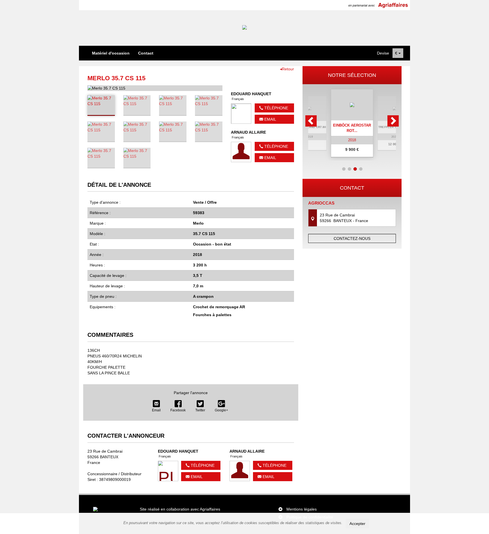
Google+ (221, 410)
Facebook (178, 410)
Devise (383, 53)
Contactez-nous (352, 238)
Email (269, 119)
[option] (352, 123)
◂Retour (287, 69)
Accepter (357, 523)
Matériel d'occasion (111, 53)
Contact (145, 53)
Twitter (200, 410)
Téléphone (275, 108)
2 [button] (349, 169)
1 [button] (344, 169)
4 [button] (361, 169)
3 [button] (355, 169)
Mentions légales (301, 509)
